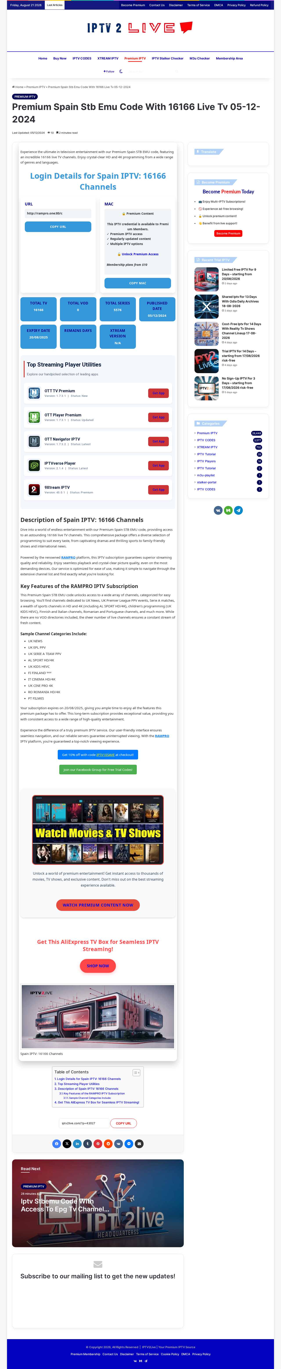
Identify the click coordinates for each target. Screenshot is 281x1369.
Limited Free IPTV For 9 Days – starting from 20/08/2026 (239, 274)
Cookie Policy (170, 1354)
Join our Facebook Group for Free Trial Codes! (98, 769)
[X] (67, 1143)
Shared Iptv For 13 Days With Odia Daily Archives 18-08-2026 (240, 301)
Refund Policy (259, 5)
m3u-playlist (206, 475)
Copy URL (58, 227)
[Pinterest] (98, 1143)
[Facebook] (56, 1143)
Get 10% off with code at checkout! (98, 754)
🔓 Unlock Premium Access (138, 254)
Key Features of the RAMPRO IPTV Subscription (94, 1093)
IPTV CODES (82, 58)
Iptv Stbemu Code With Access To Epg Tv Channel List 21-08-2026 (62, 1209)
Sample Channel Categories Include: (90, 1097)
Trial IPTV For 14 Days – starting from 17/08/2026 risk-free (241, 355)
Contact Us (157, 5)
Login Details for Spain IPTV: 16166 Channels (89, 1079)
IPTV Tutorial (206, 454)
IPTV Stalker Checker (168, 58)
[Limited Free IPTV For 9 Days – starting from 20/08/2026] (207, 279)
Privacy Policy (236, 5)
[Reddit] (108, 1143)
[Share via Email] (139, 1143)
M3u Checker (200, 58)
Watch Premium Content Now (98, 905)
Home (42, 58)
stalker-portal (206, 482)
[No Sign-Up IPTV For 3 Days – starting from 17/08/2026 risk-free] (207, 388)
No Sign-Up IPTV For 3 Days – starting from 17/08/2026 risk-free (238, 382)
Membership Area (229, 58)
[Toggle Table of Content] (134, 1072)
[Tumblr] (87, 1143)
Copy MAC (137, 283)
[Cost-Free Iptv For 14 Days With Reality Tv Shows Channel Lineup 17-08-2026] (207, 334)
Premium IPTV (135, 58)
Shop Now (98, 965)
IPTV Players (206, 461)
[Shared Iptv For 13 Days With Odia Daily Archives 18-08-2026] (207, 307)
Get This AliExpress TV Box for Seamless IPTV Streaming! (98, 1102)
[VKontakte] (118, 1143)
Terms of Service (198, 5)
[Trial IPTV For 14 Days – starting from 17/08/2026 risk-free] (207, 361)
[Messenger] (128, 1143)
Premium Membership (85, 1354)
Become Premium (133, 5)
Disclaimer (176, 5)
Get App (158, 393)
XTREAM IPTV (107, 58)
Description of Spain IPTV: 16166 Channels (88, 1088)
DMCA (218, 5)
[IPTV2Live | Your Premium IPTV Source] (141, 28)
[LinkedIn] (77, 1143)
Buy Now (60, 58)
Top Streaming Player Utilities (78, 1084)
